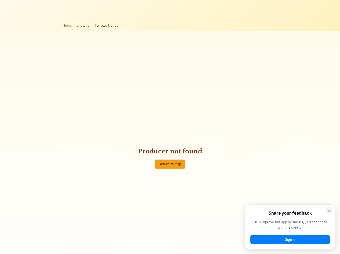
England (83, 25)
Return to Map (170, 164)
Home (67, 25)
